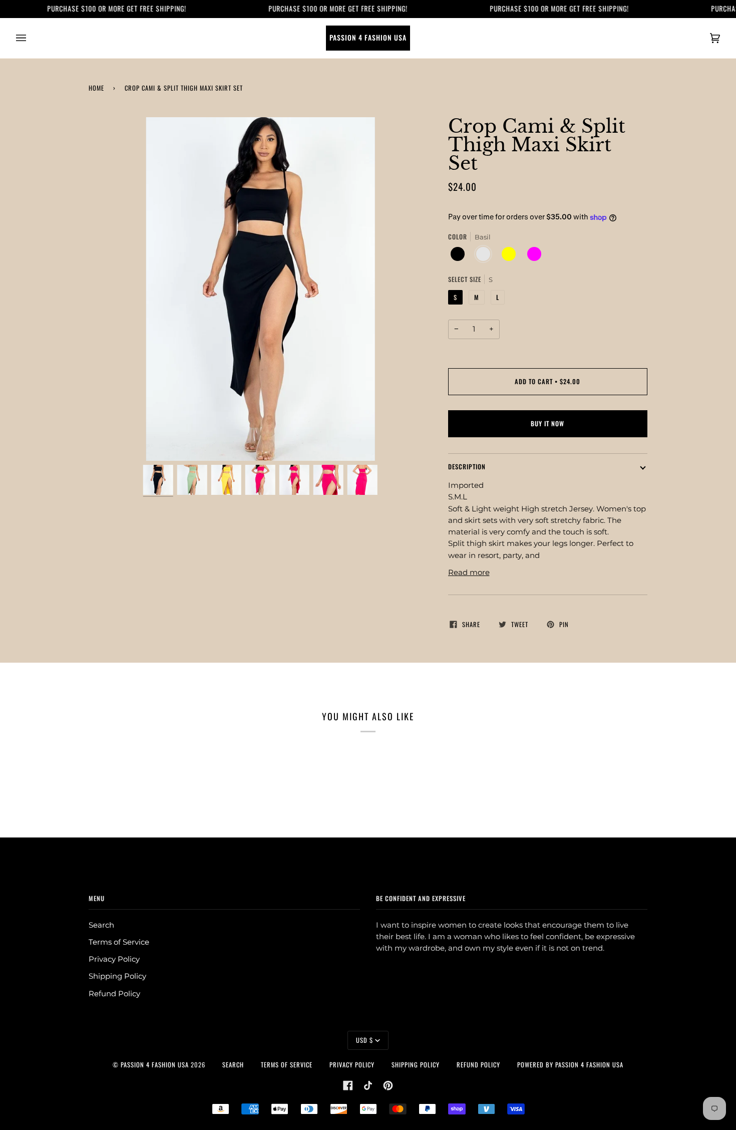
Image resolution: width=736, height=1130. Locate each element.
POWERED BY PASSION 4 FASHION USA (570, 1064)
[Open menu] (31, 38)
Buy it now (547, 423)
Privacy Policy (114, 959)
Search (101, 925)
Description (467, 466)
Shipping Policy (117, 976)
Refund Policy (114, 993)
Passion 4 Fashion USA (155, 1064)
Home (96, 88)
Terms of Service (119, 942)
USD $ (364, 1040)
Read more (469, 572)
